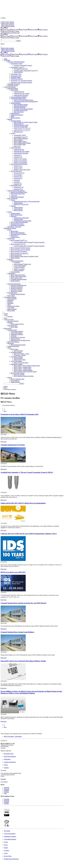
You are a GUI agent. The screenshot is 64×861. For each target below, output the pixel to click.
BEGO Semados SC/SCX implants (20, 249)
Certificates (14, 336)
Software (13, 206)
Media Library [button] (8, 328)
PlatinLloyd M (18, 189)
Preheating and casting (13, 306)
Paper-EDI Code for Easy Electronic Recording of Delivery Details (23, 661)
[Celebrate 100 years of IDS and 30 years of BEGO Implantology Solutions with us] (13, 560)
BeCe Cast (17, 146)
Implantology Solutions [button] (10, 228)
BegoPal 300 (18, 184)
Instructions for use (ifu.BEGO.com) (20, 340)
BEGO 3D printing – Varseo (21, 353)
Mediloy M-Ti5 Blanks (20, 162)
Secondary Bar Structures (20, 110)
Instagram (6, 789)
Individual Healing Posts (20, 106)
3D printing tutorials (12, 85)
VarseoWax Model (15, 77)
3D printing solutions (16, 352)
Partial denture (14, 90)
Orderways (13, 216)
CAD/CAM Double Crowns (18, 98)
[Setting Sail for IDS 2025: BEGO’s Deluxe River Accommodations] (13, 522)
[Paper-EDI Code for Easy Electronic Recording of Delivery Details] (13, 679)
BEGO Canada (15, 31)
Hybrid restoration (19, 270)
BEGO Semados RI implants (19, 251)
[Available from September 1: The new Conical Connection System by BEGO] (13, 491)
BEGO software (18, 210)
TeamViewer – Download (14, 226)
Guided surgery (11, 273)
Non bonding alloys (16, 185)
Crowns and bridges (19, 267)
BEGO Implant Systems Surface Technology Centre (24, 256)
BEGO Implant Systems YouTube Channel (25, 371)
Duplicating (10, 300)
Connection (17, 262)
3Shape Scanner (18, 203)
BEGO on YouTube (19, 374)
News (5, 318)
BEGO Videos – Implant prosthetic (23, 370)
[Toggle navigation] (1, 39)
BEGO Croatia (33, 29)
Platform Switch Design (17, 261)
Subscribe (3, 779)
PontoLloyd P (18, 178)
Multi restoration (19, 269)
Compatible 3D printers (13, 84)
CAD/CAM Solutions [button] (10, 87)
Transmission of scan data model (22, 220)
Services (9, 212)
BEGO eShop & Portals (7, 25)
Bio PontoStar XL (19, 173)
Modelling (10, 301)
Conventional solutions (17, 356)
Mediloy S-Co (18, 166)
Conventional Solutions (17, 331)
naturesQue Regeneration (14, 284)
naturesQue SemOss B (17, 286)
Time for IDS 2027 (12, 325)
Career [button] (6, 315)
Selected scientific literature (18, 294)
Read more (3, 441)
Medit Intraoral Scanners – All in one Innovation (26, 201)
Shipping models (18, 219)
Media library (14, 235)
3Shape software (18, 207)
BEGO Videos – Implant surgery (22, 367)
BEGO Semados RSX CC (19, 240)
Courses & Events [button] (9, 319)
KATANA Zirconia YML (21, 126)
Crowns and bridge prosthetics (19, 97)
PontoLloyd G (18, 176)
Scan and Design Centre (17, 223)
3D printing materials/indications (15, 61)
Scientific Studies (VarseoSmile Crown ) (26, 70)
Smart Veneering (18, 72)
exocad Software (15, 380)
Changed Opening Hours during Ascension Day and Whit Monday (23, 603)
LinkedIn (6, 790)
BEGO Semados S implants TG (19, 253)
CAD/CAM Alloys (16, 147)
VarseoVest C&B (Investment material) (21, 82)
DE (7, 28)
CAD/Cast (14, 195)
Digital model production (17, 197)
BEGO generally (18, 350)
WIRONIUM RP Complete (21, 93)
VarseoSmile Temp (16, 74)
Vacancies (10, 316)
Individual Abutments (19, 107)
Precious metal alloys (16, 171)
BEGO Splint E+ (18, 140)
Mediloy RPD (18, 167)
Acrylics (13, 133)
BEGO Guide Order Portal (18, 275)
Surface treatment (11, 309)
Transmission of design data (21, 217)
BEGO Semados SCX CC (18, 244)
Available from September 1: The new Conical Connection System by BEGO (27, 472)
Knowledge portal (12, 292)
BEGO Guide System (16, 278)
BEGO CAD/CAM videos (21, 362)
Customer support (15, 213)
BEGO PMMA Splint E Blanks (22, 143)
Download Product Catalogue (18, 234)
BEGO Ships (14, 327)
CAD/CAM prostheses (20, 265)
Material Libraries (15, 339)
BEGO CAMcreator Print (17, 379)
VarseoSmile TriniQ (17, 63)
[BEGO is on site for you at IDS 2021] (13, 591)
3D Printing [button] (7, 60)
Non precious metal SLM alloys (19, 164)
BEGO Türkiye (43, 29)
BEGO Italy (15, 29)
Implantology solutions (17, 364)
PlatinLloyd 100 (18, 187)
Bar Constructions (19, 112)
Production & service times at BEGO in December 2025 (19, 414)
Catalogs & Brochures (13, 346)
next (5, 411)
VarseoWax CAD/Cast (17, 78)
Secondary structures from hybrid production (26, 101)
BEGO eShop (14, 231)
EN (3, 28)
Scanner (13, 200)
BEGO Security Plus (16, 255)
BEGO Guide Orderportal (17, 232)
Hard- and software (12, 198)
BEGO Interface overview (21, 104)
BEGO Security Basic (16, 215)
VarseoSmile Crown (17, 67)
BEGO (6, 386)
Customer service (15, 237)
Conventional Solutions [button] (10, 297)
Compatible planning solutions (19, 279)
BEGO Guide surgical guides (18, 276)
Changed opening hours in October (13, 445)
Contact (3, 22)
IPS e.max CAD (18, 132)
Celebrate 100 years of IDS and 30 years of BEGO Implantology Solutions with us (29, 533)
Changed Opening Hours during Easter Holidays (17, 632)
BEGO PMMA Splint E (20, 141)
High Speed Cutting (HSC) (18, 193)
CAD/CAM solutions (16, 361)
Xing (5, 793)
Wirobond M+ (18, 157)
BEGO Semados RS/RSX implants (20, 248)
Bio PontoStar (18, 175)
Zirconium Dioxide (16, 120)
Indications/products (12, 88)
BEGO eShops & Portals (7, 26)
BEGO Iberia (24, 29)
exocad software (18, 209)
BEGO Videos (14, 349)
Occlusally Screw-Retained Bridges (23, 109)
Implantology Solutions (17, 334)
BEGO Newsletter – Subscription (13, 736)
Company (11, 22)
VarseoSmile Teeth (16, 76)
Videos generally (18, 358)
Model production (15, 118)
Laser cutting (10, 307)
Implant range (11, 238)
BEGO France (6, 29)
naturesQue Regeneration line (18, 285)
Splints (12, 116)
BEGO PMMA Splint (20, 144)
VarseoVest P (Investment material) (21, 80)
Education (10, 322)
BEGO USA (5, 31)
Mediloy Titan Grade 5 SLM (22, 169)
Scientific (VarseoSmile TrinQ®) (23, 65)
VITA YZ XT (22, 130)
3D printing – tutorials (20, 355)
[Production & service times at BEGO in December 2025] (13, 433)
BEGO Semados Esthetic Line (22, 264)
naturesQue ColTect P (16, 289)
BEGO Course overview (17, 324)
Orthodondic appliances (17, 115)
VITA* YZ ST (22, 128)
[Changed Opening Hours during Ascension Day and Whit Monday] (13, 621)
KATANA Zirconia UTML (21, 125)
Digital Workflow (15, 258)
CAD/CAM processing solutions (16, 190)
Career (7, 22)
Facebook (6, 787)
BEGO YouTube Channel (17, 373)
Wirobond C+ (18, 155)
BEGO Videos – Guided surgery (22, 368)
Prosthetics (10, 259)
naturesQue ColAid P (16, 291)
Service (9, 229)
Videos (9, 347)
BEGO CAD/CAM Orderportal (19, 222)
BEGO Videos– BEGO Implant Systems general (27, 365)
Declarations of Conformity (18, 337)
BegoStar (17, 180)
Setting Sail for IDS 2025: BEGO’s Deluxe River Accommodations (23, 503)
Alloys (9, 304)
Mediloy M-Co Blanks (20, 159)
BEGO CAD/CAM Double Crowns (23, 100)
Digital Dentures (15, 113)
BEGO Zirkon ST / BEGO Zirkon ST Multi (25, 122)
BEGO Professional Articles (18, 345)
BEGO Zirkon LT (19, 123)
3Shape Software (15, 382)
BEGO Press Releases (13, 342)
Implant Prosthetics (16, 103)
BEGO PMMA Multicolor (21, 138)
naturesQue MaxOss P (16, 288)
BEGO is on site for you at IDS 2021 (13, 572)
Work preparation (11, 298)
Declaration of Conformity (18, 225)
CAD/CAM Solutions (16, 333)
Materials (9, 119)
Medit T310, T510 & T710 (21, 204)
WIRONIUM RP (19, 91)
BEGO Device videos (20, 359)
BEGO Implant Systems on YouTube (24, 376)
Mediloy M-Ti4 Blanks (20, 160)
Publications (10, 343)
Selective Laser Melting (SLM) (19, 192)
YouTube (6, 792)
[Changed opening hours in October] (13, 462)
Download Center (12, 330)
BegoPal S (17, 182)
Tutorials (9, 377)
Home (5, 58)
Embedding (10, 303)
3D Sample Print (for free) (21, 68)
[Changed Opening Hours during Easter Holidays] (13, 650)
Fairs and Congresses (12, 321)
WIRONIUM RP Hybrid (21, 95)
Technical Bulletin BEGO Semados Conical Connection (29, 242)
